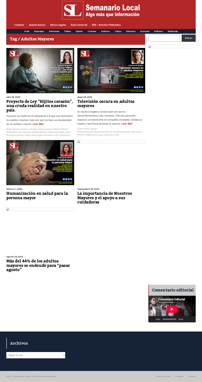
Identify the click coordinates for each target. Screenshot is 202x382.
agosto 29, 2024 (14, 257)
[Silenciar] (186, 319)
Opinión (79, 31)
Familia (41, 129)
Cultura (118, 31)
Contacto (19, 25)
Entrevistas (54, 31)
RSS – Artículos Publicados (106, 25)
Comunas (92, 31)
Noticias (20, 135)
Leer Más (38, 124)
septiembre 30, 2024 (88, 189)
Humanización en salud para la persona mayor (37, 196)
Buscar (188, 38)
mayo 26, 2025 (84, 97)
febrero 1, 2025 (14, 189)
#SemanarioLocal (14, 132)
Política (67, 31)
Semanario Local (51, 135)
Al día (26, 31)
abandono (27, 132)
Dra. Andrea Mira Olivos (119, 132)
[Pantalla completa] (191, 319)
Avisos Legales (58, 25)
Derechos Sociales (29, 129)
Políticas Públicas (60, 129)
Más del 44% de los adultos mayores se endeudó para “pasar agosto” (38, 265)
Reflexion (158, 31)
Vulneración (64, 135)
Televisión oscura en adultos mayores (105, 104)
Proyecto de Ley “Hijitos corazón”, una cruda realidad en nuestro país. (39, 106)
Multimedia (173, 31)
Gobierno (105, 31)
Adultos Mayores (39, 132)
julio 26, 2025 (13, 97)
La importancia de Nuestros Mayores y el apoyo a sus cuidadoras (104, 198)
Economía (144, 31)
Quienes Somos (37, 25)
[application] (172, 309)
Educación (130, 31)
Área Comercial (79, 25)
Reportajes (39, 31)
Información (53, 132)
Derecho (16, 129)
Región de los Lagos (34, 135)
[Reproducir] (152, 319)
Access (192, 376)
